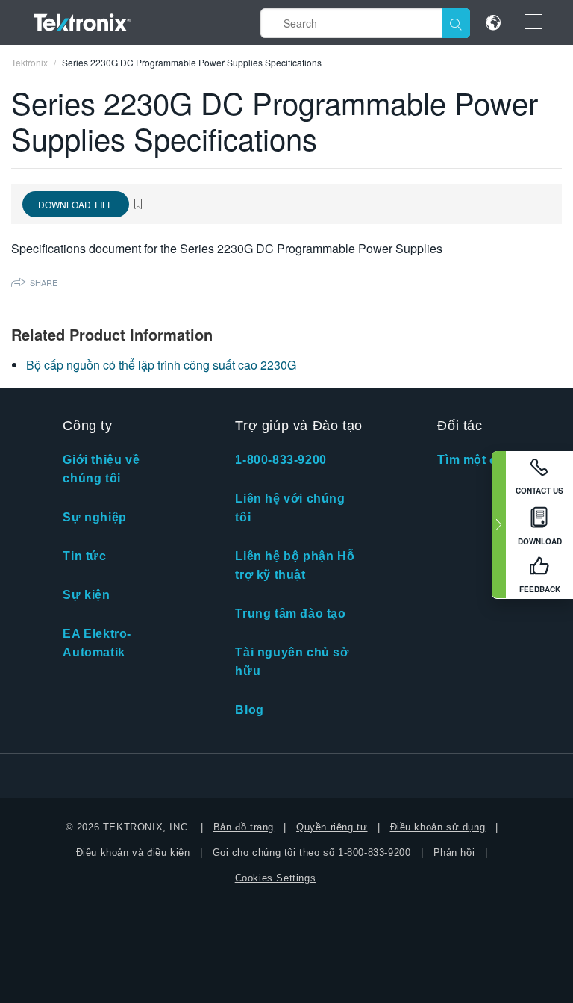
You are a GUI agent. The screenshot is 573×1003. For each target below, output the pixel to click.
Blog (249, 710)
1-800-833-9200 (280, 459)
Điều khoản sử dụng (438, 827)
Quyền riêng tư (331, 827)
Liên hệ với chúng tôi (290, 508)
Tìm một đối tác (483, 459)
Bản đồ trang (243, 827)
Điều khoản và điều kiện (133, 852)
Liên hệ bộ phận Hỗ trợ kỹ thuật (294, 565)
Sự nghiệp (94, 517)
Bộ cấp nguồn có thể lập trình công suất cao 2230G (161, 364)
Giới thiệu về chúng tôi (101, 469)
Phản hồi (454, 852)
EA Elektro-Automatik (97, 643)
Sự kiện (86, 595)
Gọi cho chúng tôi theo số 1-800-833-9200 (312, 852)
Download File (75, 204)
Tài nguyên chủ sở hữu (291, 661)
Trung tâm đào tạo (290, 613)
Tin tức (84, 556)
